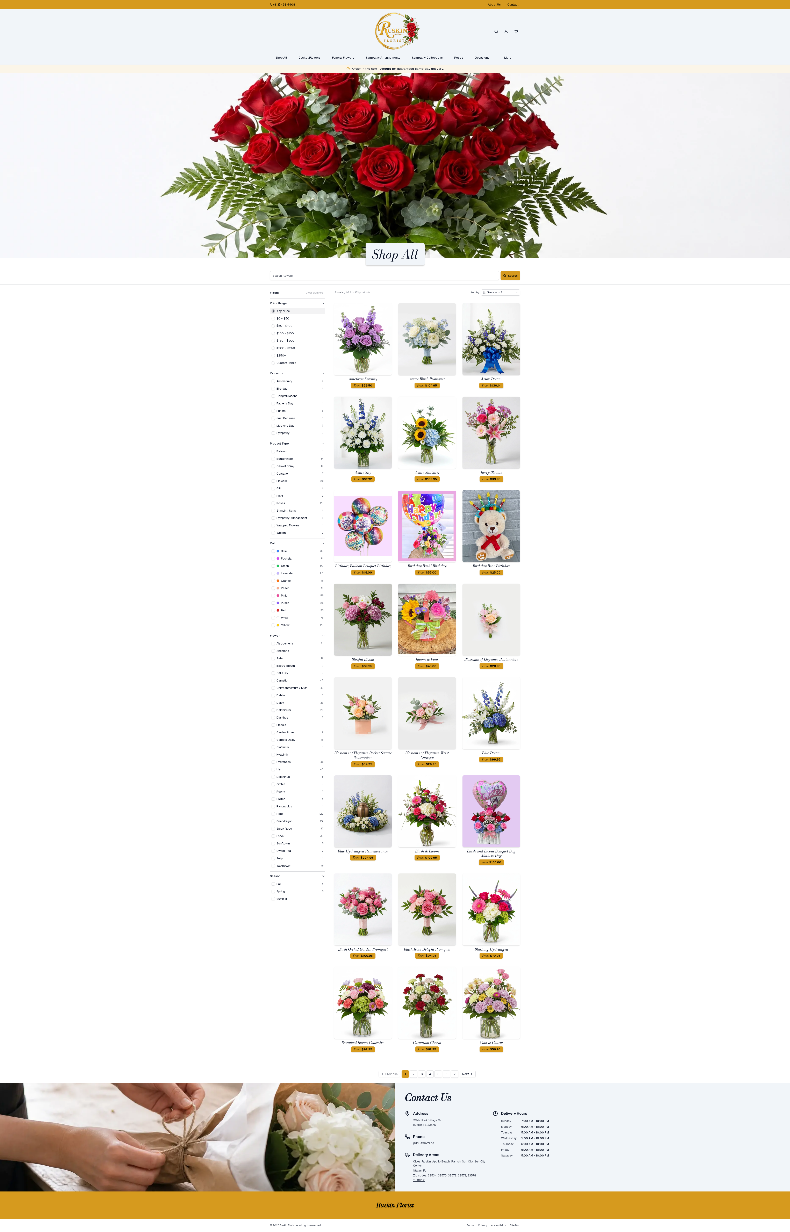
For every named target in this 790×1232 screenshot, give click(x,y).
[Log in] (506, 31)
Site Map (515, 1225)
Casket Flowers (310, 57)
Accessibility (498, 1225)
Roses (458, 57)
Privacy (482, 1225)
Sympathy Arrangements (383, 57)
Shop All (281, 57)
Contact (512, 4)
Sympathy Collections (427, 57)
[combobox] (500, 292)
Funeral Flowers (343, 57)
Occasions (482, 57)
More (507, 57)
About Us (494, 4)
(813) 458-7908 (284, 4)
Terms (470, 1225)
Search (513, 276)
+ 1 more (419, 1179)
